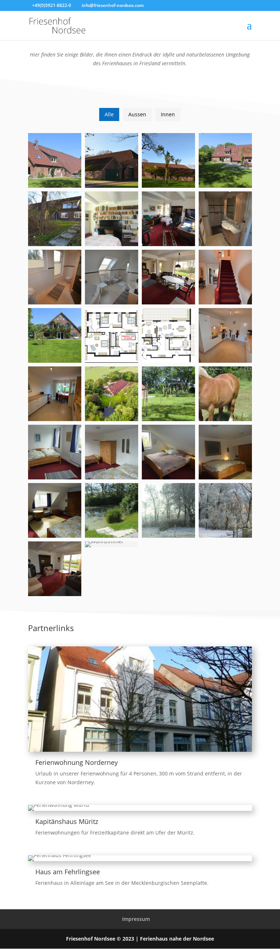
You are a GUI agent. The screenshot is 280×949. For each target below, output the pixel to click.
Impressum (136, 918)
